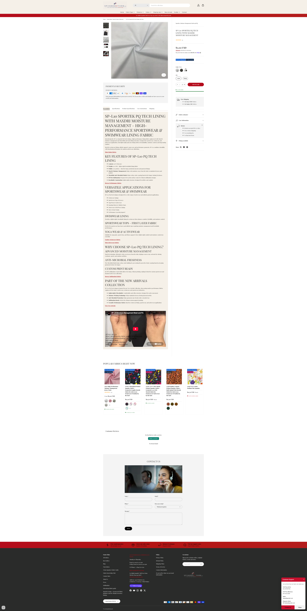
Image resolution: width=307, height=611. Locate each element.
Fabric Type (129, 12)
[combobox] (161, 5)
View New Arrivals (110, 305)
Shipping (178, 50)
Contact (184, 12)
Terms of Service (160, 567)
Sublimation (106, 585)
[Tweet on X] (180, 147)
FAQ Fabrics (106, 567)
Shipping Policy (160, 564)
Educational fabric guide (109, 588)
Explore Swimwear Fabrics (112, 239)
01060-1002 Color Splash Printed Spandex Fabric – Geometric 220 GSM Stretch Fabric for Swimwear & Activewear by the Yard (153, 391)
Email (156, 496)
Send (128, 528)
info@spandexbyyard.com (137, 570)
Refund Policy (160, 561)
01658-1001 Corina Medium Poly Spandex (193, 387)
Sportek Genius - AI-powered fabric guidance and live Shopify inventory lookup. (113, 593)
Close (299, 607)
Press (104, 582)
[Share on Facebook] (184, 147)
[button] (203, 5)
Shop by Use (157, 12)
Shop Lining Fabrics (110, 152)
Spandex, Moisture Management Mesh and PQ (187, 23)
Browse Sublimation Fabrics (113, 276)
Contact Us (288, 607)
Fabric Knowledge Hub (109, 573)
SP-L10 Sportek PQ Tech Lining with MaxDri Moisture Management (135, 19)
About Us (105, 579)
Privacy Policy (159, 558)
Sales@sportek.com (288, 598)
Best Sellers (106, 561)
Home (122, 12)
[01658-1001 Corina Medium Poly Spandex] (195, 376)
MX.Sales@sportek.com (136, 577)
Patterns (139, 12)
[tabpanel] (135, 230)
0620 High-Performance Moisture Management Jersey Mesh (111, 388)
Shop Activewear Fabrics (112, 242)
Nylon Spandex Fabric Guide (111, 570)
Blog (104, 564)
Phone (126, 503)
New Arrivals (168, 12)
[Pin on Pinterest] (187, 147)
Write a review (153, 438)
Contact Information (161, 570)
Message (127, 511)
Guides (176, 12)
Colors (147, 12)
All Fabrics (106, 558)
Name (126, 496)
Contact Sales (106, 576)
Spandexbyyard (109, 608)
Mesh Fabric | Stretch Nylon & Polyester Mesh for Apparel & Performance (116, 19)
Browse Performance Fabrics (113, 183)
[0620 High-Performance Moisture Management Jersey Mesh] (112, 376)
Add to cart (195, 84)
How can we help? (159, 503)
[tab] (106, 108)
